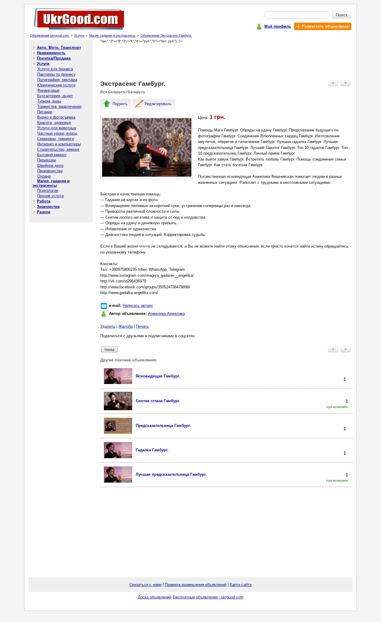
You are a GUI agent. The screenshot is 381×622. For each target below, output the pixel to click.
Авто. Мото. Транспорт (59, 47)
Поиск (341, 15)
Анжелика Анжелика (166, 313)
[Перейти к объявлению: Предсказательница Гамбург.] (118, 432)
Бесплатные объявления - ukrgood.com (208, 597)
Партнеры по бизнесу (56, 74)
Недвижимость (51, 53)
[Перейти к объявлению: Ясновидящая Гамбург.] (118, 382)
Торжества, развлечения (59, 106)
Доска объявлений (154, 597)
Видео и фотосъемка (56, 117)
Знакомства (48, 206)
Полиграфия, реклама (57, 79)
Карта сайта (241, 584)
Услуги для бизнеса (55, 69)
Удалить (107, 326)
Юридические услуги (56, 85)
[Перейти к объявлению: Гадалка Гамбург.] (118, 457)
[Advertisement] (226, 61)
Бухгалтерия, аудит (55, 96)
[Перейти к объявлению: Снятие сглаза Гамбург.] (118, 409)
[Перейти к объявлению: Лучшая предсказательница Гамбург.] (118, 481)
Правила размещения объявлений (196, 584)
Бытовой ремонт (52, 155)
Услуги (79, 35)
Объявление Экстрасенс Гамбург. (166, 35)
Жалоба (125, 326)
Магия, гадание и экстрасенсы (112, 35)
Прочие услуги (50, 196)
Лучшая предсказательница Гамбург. (171, 474)
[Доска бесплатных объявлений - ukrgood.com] (76, 31)
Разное (43, 212)
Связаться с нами (145, 584)
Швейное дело (50, 165)
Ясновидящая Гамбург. (158, 376)
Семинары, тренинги (55, 138)
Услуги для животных (56, 128)
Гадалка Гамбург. (152, 450)
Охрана (44, 176)
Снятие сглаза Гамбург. (158, 401)
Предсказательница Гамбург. (163, 425)
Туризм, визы (49, 101)
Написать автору (138, 305)
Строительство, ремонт (58, 149)
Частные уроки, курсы (57, 133)
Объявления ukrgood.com (49, 35)
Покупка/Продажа (54, 58)
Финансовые (48, 90)
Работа (43, 201)
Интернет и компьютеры (59, 144)
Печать (142, 326)
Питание (44, 112)
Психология (47, 190)
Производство (50, 171)
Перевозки (46, 160)
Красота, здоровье (54, 122)
